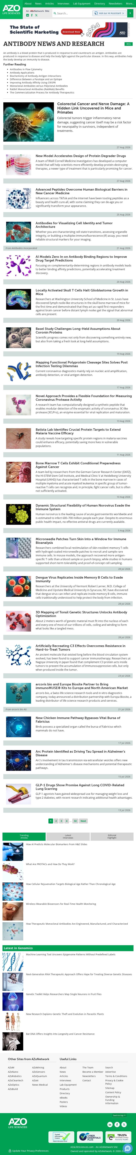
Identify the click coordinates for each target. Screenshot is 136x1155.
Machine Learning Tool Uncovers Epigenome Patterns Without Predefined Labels (70, 954)
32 (75, 820)
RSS (129, 44)
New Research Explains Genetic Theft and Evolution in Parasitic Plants (65, 1014)
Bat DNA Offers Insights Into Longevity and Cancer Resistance (60, 1033)
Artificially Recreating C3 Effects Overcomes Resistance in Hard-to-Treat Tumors (80, 647)
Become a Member (92, 1071)
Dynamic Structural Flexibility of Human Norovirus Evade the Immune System (83, 507)
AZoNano (13, 1071)
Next (83, 820)
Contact (86, 1080)
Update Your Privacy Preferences (30, 1150)
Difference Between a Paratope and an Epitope (36, 79)
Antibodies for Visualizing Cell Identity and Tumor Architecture (74, 225)
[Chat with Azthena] (128, 1148)
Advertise (110, 1071)
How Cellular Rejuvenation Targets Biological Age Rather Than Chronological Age (71, 884)
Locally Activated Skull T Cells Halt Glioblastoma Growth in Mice (82, 292)
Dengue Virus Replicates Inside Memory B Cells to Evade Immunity (79, 579)
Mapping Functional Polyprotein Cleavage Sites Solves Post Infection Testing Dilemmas (82, 364)
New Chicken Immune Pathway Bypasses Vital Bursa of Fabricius (78, 719)
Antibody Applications (22, 72)
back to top (118, 1115)
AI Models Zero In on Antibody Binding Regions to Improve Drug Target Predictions (81, 258)
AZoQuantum (39, 1076)
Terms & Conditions (116, 1076)
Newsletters (89, 1076)
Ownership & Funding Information (112, 1100)
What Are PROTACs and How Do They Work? (50, 864)
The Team (87, 1067)
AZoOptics (13, 1084)
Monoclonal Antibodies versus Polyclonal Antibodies (39, 85)
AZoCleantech (15, 1080)
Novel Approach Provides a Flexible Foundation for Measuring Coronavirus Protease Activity (84, 398)
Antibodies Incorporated (24, 248)
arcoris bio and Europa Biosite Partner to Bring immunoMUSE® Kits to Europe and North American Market (82, 686)
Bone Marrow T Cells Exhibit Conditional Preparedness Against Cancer (78, 465)
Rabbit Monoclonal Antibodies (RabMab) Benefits (37, 89)
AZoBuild (13, 1089)
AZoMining (38, 1067)
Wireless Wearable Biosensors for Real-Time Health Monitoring (61, 903)
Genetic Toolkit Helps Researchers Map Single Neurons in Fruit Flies (64, 994)
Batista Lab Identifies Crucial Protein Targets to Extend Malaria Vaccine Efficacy (78, 431)
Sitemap (109, 1088)
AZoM (11, 1067)
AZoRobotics (15, 1076)
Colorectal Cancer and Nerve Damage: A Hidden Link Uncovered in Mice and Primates (93, 108)
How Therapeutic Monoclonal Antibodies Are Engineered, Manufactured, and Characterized (77, 923)
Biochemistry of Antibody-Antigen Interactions (35, 75)
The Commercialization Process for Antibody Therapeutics (42, 92)
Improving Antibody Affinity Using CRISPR (33, 82)
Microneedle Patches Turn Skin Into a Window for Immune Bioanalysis (81, 541)
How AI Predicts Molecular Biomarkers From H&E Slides (56, 844)
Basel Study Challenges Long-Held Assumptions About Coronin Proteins (78, 330)
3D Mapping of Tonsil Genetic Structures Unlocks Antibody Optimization (81, 614)
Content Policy (113, 1092)
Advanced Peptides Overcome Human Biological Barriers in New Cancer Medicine (81, 191)
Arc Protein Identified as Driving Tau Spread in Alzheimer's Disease (80, 753)
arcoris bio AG (19, 709)
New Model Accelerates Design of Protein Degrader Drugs (81, 156)
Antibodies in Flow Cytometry (26, 69)
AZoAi (35, 1080)
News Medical (40, 1084)
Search (109, 1067)
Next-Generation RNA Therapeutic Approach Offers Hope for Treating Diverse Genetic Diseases (79, 974)
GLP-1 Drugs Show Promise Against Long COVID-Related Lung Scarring (80, 787)
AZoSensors (38, 1071)
